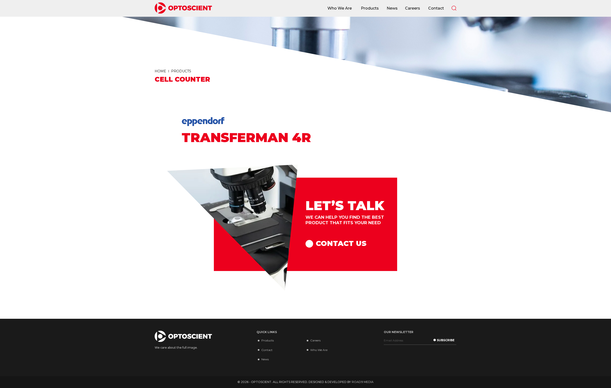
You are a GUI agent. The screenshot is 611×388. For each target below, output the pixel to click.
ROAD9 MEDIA (363, 382)
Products (267, 340)
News (265, 359)
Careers (315, 340)
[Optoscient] (183, 8)
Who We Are (318, 350)
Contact (267, 350)
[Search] (454, 8)
